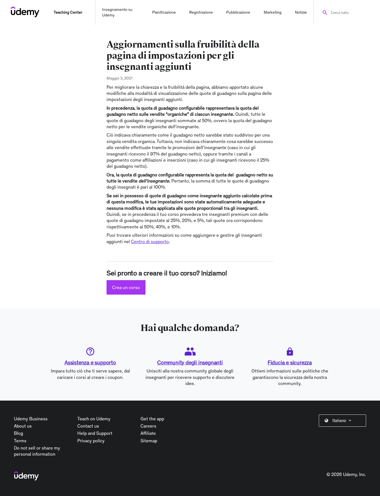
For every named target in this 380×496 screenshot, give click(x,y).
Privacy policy (91, 440)
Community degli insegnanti (190, 362)
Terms (20, 440)
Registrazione (201, 12)
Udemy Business (31, 418)
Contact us (88, 426)
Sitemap (148, 440)
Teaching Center (68, 12)
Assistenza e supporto (90, 362)
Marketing (273, 12)
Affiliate (148, 433)
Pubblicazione (238, 12)
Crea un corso (126, 287)
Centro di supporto (150, 241)
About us (23, 426)
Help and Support (94, 433)
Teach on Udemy (93, 418)
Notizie (301, 12)
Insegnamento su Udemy (117, 12)
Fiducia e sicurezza (290, 362)
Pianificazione (164, 12)
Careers (148, 426)
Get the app (152, 418)
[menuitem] (343, 420)
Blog (18, 433)
